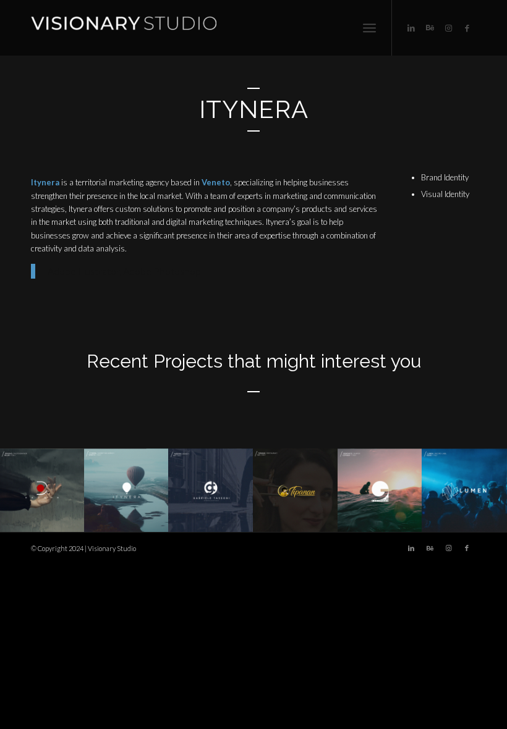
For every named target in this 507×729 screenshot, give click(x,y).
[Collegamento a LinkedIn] (411, 28)
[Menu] (369, 27)
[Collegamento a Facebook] (467, 28)
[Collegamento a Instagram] (448, 28)
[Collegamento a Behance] (429, 28)
